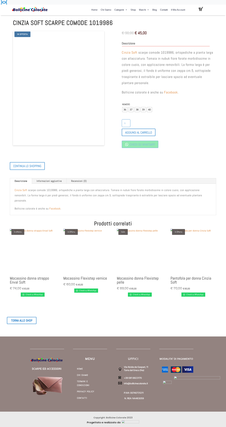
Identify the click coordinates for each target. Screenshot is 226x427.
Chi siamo (106, 9)
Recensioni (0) (79, 181)
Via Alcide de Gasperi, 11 (136, 367)
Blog (154, 9)
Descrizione (21, 181)
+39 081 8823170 (133, 377)
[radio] (124, 109)
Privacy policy (85, 391)
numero (126, 104)
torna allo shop (21, 320)
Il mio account (178, 9)
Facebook (171, 92)
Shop (133, 9)
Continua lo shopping (27, 166)
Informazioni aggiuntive (49, 181)
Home (94, 9)
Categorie (119, 9)
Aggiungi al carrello (138, 132)
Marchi (142, 9)
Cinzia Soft (130, 52)
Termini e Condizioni (83, 383)
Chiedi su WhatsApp (142, 144)
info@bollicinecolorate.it (136, 383)
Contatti (164, 9)
